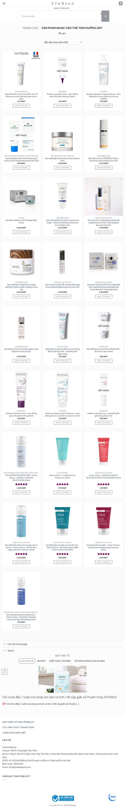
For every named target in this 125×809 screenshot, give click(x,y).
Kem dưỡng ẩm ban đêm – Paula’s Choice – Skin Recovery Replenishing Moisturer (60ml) (104, 547)
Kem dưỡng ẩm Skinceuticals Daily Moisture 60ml (62, 159)
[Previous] (2, 716)
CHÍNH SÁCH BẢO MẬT (14, 733)
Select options (62, 106)
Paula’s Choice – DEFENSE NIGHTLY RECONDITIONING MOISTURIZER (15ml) (103, 476)
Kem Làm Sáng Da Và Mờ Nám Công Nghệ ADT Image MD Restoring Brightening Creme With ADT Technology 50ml (103, 287)
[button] (3, 3)
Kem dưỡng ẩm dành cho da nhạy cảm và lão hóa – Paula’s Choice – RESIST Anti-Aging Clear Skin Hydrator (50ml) (21, 547)
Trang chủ (30, 28)
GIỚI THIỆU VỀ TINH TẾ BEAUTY (18, 722)
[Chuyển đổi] (4, 644)
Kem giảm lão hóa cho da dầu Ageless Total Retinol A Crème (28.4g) (21, 350)
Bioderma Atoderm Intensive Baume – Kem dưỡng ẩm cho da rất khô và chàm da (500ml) (103, 96)
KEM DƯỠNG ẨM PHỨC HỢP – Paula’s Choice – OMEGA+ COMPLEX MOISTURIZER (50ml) (21, 477)
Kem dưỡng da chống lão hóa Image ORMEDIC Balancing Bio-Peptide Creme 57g (21, 287)
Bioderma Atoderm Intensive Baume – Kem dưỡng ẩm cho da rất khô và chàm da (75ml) (62, 414)
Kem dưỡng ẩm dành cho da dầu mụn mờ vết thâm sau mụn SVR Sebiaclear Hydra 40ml (21, 96)
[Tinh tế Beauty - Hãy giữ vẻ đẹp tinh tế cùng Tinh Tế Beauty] (62, 3)
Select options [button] (21, 106)
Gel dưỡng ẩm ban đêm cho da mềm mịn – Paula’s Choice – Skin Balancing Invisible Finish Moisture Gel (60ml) (62, 547)
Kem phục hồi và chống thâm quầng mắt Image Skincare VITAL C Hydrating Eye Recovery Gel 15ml (104, 222)
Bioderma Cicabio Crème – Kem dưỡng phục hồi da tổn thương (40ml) (21, 414)
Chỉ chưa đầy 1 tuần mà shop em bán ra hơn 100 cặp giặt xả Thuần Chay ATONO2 (59, 697)
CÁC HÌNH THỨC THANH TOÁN (18, 727)
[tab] (26, 661)
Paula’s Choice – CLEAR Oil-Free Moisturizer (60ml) (62, 476)
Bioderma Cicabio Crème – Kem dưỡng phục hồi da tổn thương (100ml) (62, 95)
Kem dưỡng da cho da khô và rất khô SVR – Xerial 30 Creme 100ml (104, 350)
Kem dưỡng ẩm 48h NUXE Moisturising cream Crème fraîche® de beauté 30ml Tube (21, 159)
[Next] (9, 716)
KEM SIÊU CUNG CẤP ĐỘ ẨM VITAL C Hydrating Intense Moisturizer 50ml (103, 159)
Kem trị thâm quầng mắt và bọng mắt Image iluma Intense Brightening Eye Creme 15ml (62, 285)
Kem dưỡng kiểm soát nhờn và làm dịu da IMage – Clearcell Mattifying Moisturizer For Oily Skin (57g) (62, 222)
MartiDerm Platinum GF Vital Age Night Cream (21, 221)
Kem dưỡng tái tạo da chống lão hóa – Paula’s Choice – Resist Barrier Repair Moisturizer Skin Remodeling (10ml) (21, 617)
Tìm (105, 16)
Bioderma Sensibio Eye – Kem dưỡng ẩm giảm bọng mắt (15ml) (104, 414)
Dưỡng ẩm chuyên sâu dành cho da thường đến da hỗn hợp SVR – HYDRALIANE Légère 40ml (62, 351)
